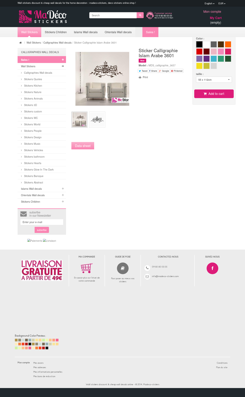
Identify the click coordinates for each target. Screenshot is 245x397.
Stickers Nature (32, 92)
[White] (206, 44)
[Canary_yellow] (199, 66)
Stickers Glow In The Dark (38, 169)
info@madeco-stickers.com (165, 276)
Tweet (144, 70)
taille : (200, 74)
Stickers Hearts (32, 163)
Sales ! (25, 60)
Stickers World (31, 124)
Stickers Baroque (33, 176)
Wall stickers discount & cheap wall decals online (109, 385)
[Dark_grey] (214, 44)
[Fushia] (228, 52)
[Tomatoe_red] (199, 52)
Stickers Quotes (32, 79)
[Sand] (228, 44)
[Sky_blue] (214, 59)
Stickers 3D (30, 105)
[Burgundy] (206, 52)
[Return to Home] (21, 42)
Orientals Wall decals (33, 195)
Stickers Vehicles (33, 150)
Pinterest (177, 70)
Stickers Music (31, 143)
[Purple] (206, 59)
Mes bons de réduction (44, 376)
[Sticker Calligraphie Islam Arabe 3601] (79, 119)
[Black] (199, 44)
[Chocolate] (221, 44)
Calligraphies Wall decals (57, 42)
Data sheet (83, 145)
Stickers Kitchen (32, 85)
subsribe (42, 230)
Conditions (222, 363)
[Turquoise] (221, 59)
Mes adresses (39, 368)
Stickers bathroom (34, 156)
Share (154, 70)
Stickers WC (30, 118)
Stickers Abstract (33, 182)
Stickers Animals (33, 98)
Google (165, 70)
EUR (221, 3)
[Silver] (214, 66)
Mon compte (212, 11)
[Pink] (221, 52)
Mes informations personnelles (47, 372)
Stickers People (32, 131)
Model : (143, 65)
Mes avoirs (38, 363)
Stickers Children (30, 201)
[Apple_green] (199, 59)
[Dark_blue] (214, 52)
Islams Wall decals (31, 188)
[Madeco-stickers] (43, 16)
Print (145, 77)
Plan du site (221, 368)
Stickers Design (32, 137)
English (209, 3)
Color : (200, 38)
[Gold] (206, 66)
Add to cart (216, 93)
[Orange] (228, 59)
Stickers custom (32, 111)
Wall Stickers (34, 42)
